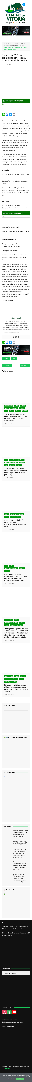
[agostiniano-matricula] (16, 107)
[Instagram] (16, 337)
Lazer (6, 411)
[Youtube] (13, 337)
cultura (7, 358)
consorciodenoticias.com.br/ (12, 332)
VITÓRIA (24, 411)
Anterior (8, 365)
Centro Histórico (9, 405)
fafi (14, 358)
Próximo (23, 365)
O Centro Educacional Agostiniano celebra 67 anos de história (20, 843)
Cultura (17, 64)
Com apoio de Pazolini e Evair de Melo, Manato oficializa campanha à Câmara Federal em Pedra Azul (20, 865)
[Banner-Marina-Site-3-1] (16, 30)
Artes (6, 460)
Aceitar (20, 1079)
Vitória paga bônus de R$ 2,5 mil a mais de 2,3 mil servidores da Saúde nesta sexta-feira (15, 928)
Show (18, 516)
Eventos (22, 408)
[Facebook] (18, 337)
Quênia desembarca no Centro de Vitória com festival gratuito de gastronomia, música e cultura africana (20, 853)
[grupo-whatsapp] (16, 101)
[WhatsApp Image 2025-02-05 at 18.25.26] (16, 720)
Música (11, 411)
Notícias (18, 411)
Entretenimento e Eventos (11, 408)
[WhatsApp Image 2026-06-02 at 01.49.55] (16, 798)
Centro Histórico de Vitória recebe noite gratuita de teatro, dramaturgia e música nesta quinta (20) (19, 878)
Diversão (23, 405)
